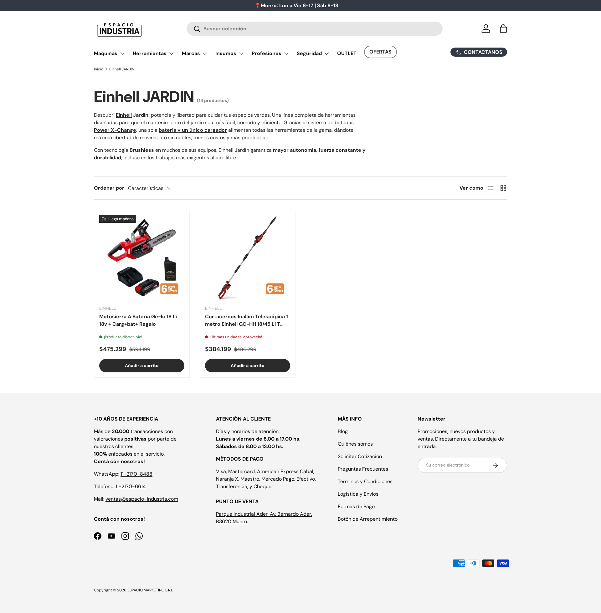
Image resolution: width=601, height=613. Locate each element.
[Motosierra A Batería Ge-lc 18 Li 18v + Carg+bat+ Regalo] (141, 257)
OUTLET (347, 53)
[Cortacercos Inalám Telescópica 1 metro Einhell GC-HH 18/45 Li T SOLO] (247, 257)
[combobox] (315, 29)
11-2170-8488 (136, 474)
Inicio (98, 69)
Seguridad (309, 53)
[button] (503, 28)
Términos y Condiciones (365, 481)
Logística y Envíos (358, 494)
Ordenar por (109, 188)
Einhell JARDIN (121, 69)
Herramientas (150, 53)
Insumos (225, 53)
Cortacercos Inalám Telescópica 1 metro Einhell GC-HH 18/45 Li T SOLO (246, 320)
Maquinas (105, 53)
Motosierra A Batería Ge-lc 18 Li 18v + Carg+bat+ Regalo (138, 320)
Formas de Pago (356, 506)
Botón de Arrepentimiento (368, 519)
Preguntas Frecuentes (363, 469)
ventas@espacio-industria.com (141, 499)
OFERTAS (380, 52)
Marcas (191, 53)
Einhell (124, 115)
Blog (343, 431)
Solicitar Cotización (360, 456)
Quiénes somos (355, 444)
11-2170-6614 (131, 486)
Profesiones (266, 53)
